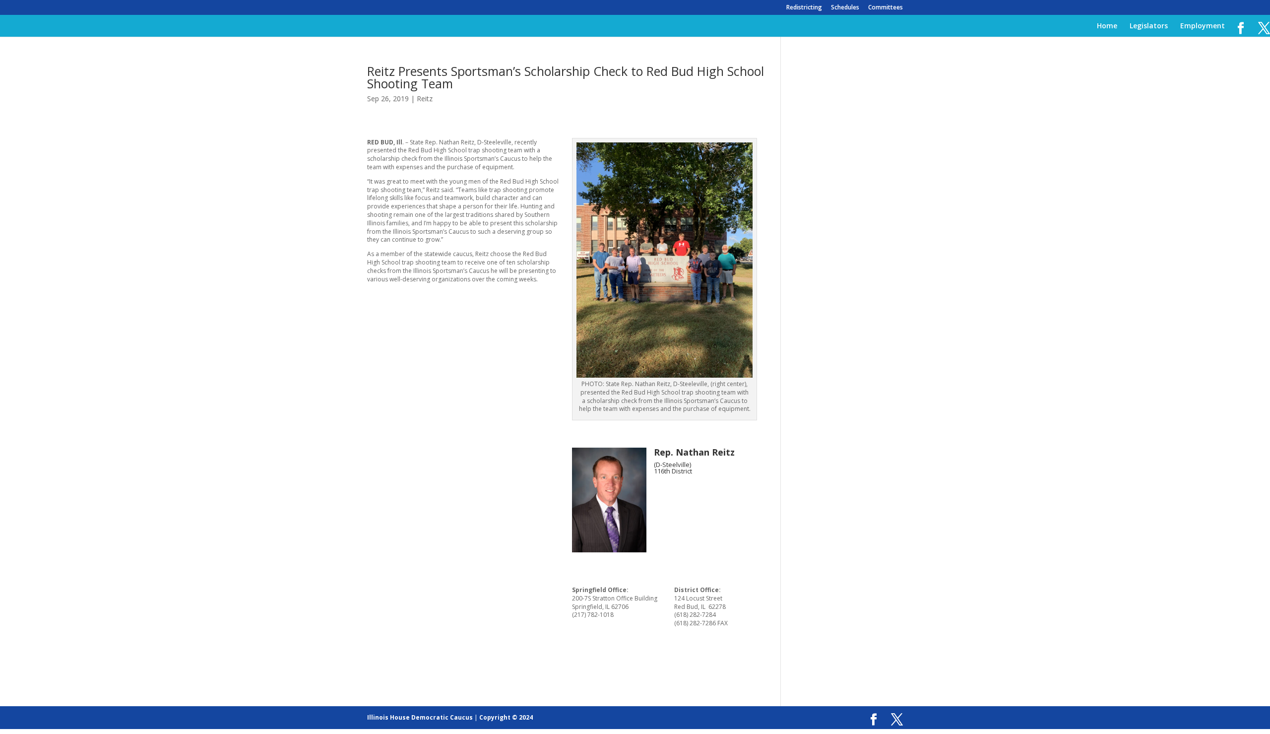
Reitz (425, 98)
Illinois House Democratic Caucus (420, 717)
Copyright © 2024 (506, 717)
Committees (885, 7)
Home (1107, 26)
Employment (1202, 26)
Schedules (845, 7)
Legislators (1149, 26)
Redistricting (804, 7)
